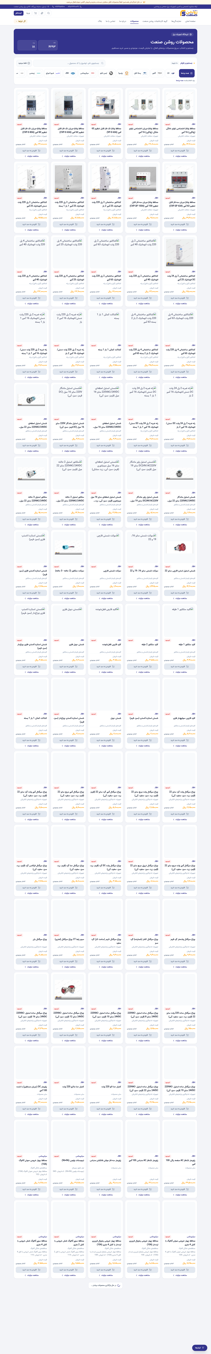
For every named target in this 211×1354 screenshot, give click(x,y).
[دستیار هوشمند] (42, 13)
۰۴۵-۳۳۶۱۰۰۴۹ (73, 6)
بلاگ (100, 21)
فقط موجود (22, 63)
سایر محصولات (116, 1094)
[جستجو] (48, 13)
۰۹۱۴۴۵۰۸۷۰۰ (60, 6)
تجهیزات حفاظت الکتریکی (186, 136)
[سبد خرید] (35, 13)
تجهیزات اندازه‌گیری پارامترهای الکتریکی (182, 799)
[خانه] (188, 13)
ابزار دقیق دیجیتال (78, 1168)
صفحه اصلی (190, 21)
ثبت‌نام (19, 13)
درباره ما (122, 21)
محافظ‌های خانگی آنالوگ (38, 1168)
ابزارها (20, 21)
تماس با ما (110, 21)
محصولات (134, 21)
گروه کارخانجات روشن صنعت (155, 21)
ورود (28, 13)
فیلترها (197, 1347)
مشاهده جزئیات (181, 156)
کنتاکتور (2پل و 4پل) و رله (112, 210)
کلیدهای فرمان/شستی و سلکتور (110, 431)
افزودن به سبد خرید (178, 150)
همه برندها (185, 73)
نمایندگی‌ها (176, 21)
